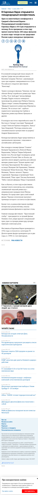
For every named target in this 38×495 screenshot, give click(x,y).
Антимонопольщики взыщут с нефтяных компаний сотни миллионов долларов (16, 378)
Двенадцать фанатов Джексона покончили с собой (18, 403)
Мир (9, 8)
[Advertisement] (19, 260)
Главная (4, 8)
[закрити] (37, 478)
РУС (31, 3)
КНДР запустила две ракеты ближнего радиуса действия (19, 361)
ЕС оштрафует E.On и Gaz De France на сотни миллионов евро (18, 370)
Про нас (4, 420)
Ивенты (4, 424)
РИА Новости (16, 240)
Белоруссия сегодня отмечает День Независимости (14, 334)
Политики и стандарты (9, 428)
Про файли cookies (7, 491)
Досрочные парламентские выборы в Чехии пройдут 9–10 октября (18, 387)
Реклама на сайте (7, 422)
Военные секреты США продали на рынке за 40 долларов (18, 352)
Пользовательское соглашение (11, 430)
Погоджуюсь (30, 491)
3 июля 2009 (15, 8)
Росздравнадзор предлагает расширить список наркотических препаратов (19, 343)
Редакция (4, 426)
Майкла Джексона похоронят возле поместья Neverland (18, 411)
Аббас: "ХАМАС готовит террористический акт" (19, 395)
